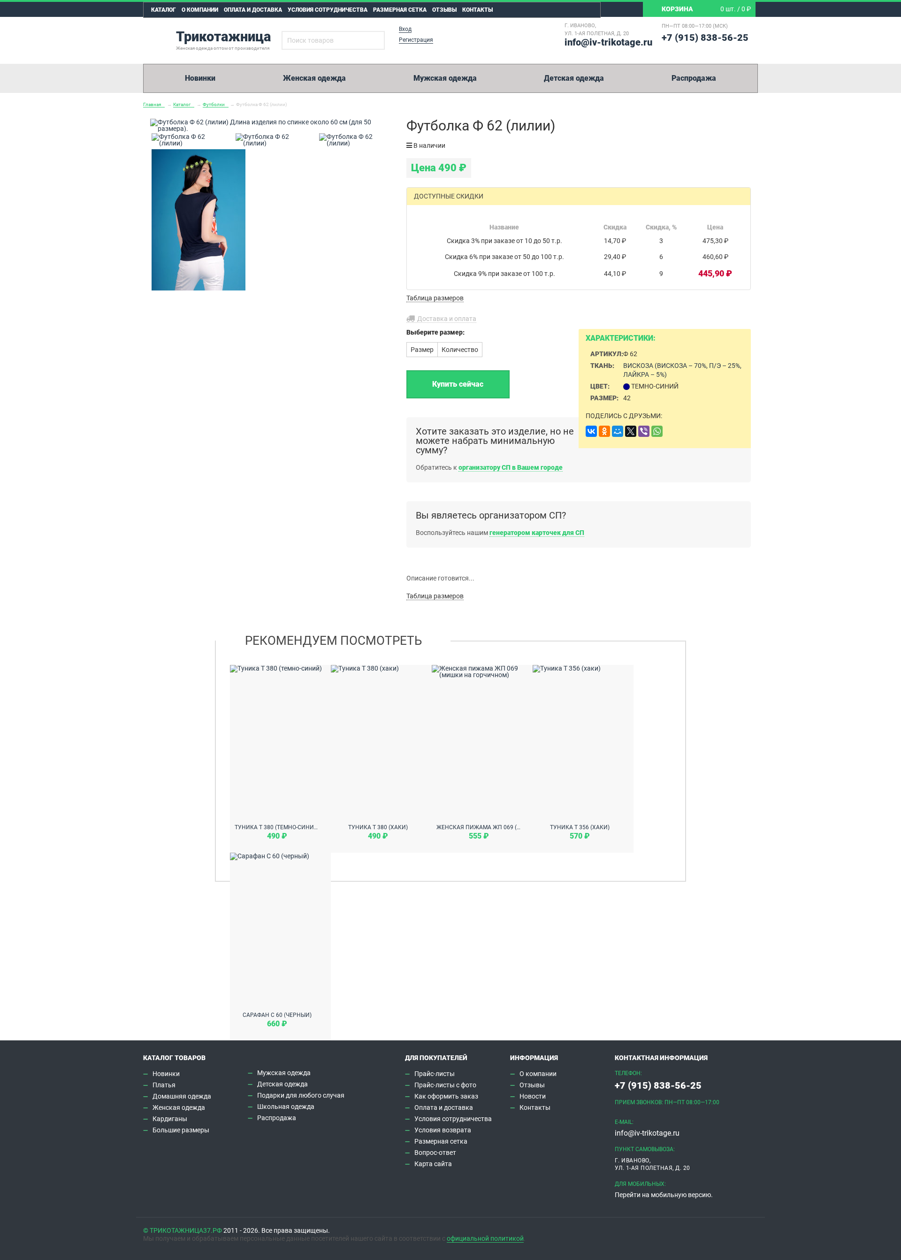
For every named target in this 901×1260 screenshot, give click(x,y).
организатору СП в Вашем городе (510, 467)
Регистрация (416, 40)
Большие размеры (181, 1130)
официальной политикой (485, 1238)
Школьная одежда (285, 1106)
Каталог (163, 10)
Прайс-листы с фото (445, 1085)
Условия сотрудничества (327, 10)
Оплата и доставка (253, 10)
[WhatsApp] (657, 431)
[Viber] (643, 431)
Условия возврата (442, 1130)
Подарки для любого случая (300, 1095)
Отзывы (444, 10)
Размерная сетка (400, 10)
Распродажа (694, 78)
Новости (532, 1096)
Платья (164, 1085)
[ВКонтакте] (591, 431)
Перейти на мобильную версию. (664, 1195)
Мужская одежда (445, 78)
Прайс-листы (434, 1073)
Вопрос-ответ (435, 1152)
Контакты (477, 10)
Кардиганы (170, 1118)
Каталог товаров (174, 1057)
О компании (200, 10)
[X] (630, 431)
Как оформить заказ (446, 1096)
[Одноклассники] (604, 431)
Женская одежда (314, 78)
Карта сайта (433, 1164)
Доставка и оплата (446, 318)
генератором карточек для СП (536, 532)
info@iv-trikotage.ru (608, 42)
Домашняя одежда (182, 1096)
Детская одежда (574, 78)
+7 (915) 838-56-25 (705, 37)
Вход (405, 29)
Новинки (200, 78)
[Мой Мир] (617, 431)
